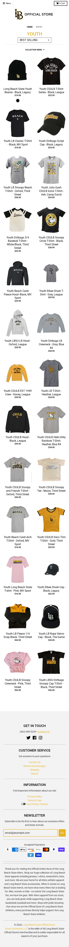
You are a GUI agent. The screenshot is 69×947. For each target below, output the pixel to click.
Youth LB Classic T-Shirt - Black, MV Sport (18, 142)
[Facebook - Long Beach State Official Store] (34, 738)
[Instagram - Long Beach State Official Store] (41, 738)
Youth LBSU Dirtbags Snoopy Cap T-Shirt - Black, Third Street (51, 683)
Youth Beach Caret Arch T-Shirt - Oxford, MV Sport (18, 541)
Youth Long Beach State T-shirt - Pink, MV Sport (18, 589)
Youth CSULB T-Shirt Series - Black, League (51, 90)
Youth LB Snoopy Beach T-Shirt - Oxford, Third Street (18, 191)
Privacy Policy (34, 796)
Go (62, 833)
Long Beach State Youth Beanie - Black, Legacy (18, 90)
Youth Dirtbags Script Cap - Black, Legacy (51, 142)
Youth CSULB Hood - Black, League (18, 439)
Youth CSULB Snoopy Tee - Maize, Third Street (51, 489)
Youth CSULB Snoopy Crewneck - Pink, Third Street (18, 683)
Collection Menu (33, 50)
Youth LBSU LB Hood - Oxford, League (18, 342)
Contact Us (43, 731)
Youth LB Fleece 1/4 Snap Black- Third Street (18, 635)
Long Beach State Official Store (39, 924)
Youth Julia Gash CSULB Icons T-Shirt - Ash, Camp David (51, 191)
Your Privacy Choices (36, 804)
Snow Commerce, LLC (16, 928)
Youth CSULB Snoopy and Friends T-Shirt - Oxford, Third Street (17, 491)
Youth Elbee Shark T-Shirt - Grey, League (51, 292)
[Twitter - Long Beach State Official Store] (28, 738)
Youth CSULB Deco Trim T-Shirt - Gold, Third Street (51, 541)
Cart (62, 3)
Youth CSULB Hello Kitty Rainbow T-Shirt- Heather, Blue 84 (51, 441)
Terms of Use (34, 800)
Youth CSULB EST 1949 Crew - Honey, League (18, 392)
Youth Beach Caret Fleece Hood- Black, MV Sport (17, 294)
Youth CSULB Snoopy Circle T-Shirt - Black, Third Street (51, 241)
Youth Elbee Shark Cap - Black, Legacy (51, 589)
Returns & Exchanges (34, 766)
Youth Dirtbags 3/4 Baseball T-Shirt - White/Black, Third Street (18, 243)
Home (30, 27)
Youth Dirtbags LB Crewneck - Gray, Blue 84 (51, 344)
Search (34, 773)
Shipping (34, 769)
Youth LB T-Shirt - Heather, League (51, 392)
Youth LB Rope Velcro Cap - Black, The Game (51, 635)
